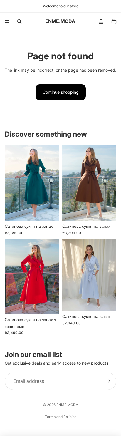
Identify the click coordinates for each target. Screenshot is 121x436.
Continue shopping (61, 92)
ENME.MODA (67, 405)
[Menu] (7, 21)
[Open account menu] (101, 21)
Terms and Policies (60, 417)
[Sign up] (107, 381)
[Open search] (19, 21)
